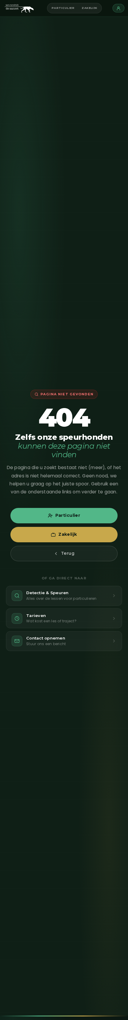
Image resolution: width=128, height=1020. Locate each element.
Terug (67, 553)
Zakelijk (89, 7)
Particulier (62, 7)
